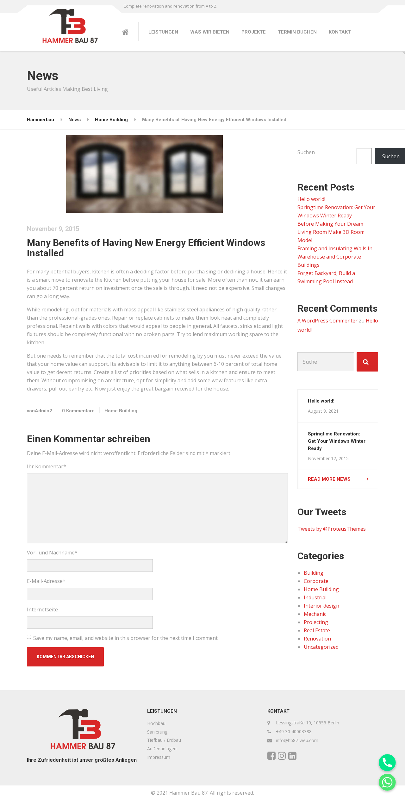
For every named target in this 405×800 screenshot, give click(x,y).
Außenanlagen (162, 749)
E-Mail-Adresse (46, 581)
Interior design (321, 605)
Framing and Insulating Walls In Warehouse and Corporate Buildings (334, 256)
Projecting (316, 622)
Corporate (316, 581)
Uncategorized (321, 646)
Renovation (317, 638)
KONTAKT (340, 32)
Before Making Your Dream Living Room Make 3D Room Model (330, 232)
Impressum (158, 757)
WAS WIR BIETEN (209, 32)
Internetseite (42, 609)
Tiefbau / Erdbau (164, 740)
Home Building (120, 411)
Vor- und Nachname (52, 552)
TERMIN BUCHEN (297, 32)
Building (313, 572)
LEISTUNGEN (163, 32)
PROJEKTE (253, 32)
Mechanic (315, 613)
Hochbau (156, 723)
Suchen (306, 152)
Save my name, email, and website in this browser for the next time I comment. (126, 637)
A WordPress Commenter (327, 320)
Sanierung (157, 732)
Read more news (329, 479)
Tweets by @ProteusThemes (331, 528)
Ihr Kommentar (46, 466)
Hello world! (311, 199)
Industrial (315, 597)
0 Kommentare (78, 411)
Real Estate (317, 630)
